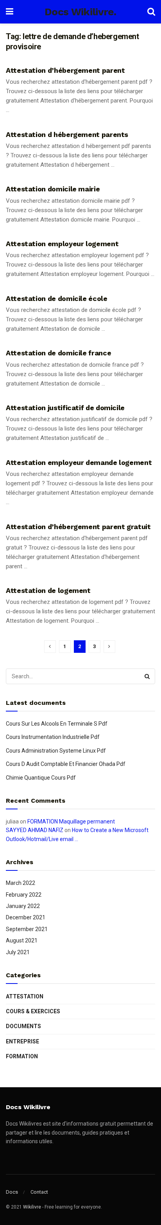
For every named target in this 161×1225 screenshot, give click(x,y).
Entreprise (22, 1041)
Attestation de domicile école (56, 298)
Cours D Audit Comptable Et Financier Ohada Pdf (65, 764)
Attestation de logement (48, 590)
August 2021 (22, 940)
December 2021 (25, 917)
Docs (12, 1192)
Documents (23, 1026)
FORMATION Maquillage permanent (71, 821)
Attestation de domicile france (58, 353)
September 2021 (27, 929)
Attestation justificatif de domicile (65, 408)
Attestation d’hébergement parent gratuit (78, 526)
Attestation (24, 996)
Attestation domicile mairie (53, 189)
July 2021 (18, 952)
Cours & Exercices (33, 1011)
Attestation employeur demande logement (79, 462)
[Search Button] (147, 676)
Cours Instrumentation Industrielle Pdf (53, 737)
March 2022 (20, 883)
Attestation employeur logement (62, 244)
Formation (22, 1056)
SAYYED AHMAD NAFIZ (34, 830)
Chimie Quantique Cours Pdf (41, 778)
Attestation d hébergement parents (67, 134)
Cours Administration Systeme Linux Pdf (56, 751)
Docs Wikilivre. (80, 12)
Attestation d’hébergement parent (65, 70)
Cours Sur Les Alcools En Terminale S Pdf (56, 724)
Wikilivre (32, 1207)
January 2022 (23, 906)
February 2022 (23, 895)
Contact (39, 1192)
